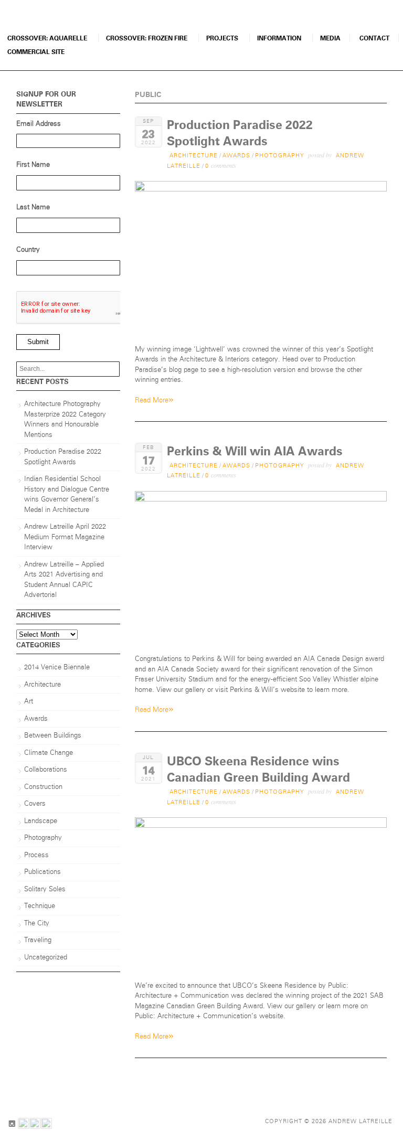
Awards (236, 155)
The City (36, 923)
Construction (43, 787)
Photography (279, 155)
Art (28, 701)
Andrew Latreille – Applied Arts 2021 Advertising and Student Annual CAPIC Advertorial (64, 580)
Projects (222, 38)
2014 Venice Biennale (57, 667)
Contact (374, 38)
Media (330, 38)
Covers (35, 804)
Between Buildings (52, 735)
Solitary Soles (45, 889)
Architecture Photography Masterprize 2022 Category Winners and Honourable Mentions (65, 420)
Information (279, 38)
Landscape (40, 821)
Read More (154, 399)
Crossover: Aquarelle (47, 38)
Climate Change (48, 753)
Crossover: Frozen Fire (146, 38)
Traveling (37, 940)
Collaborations (45, 769)
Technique (39, 906)
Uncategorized (45, 957)
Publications (42, 872)
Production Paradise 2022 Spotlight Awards (62, 457)
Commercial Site (36, 52)
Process (36, 855)
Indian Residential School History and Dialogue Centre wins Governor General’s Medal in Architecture (66, 495)
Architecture (193, 155)
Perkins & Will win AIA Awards (255, 451)
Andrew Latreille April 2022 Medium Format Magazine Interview (65, 537)
